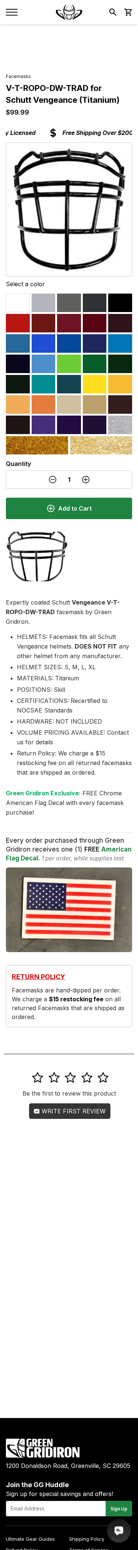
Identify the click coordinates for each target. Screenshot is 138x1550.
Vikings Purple (69, 425)
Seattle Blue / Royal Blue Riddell (44, 343)
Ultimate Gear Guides (30, 1539)
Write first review (73, 1111)
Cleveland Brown (18, 425)
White (18, 303)
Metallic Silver (120, 425)
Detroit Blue (120, 343)
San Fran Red (95, 323)
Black (120, 303)
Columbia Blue (18, 343)
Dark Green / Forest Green (18, 384)
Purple (95, 425)
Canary (95, 384)
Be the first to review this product (69, 1093)
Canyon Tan (69, 404)
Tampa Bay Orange (18, 404)
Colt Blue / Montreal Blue (95, 343)
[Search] (113, 12)
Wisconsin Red (44, 323)
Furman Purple (44, 425)
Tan (95, 404)
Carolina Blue (44, 364)
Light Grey (44, 303)
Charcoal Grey (95, 303)
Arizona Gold (37, 445)
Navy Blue (18, 364)
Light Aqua (44, 384)
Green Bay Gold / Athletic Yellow (120, 384)
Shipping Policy (86, 1539)
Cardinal (69, 323)
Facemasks (18, 76)
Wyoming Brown (120, 404)
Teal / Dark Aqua (69, 384)
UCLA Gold (101, 445)
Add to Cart (75, 508)
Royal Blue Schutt (69, 343)
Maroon (120, 323)
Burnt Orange (44, 404)
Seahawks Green (69, 364)
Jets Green (120, 364)
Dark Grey (69, 303)
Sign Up (118, 1509)
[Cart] (127, 12)
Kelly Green (95, 364)
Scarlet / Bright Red (18, 323)
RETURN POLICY (38, 977)
